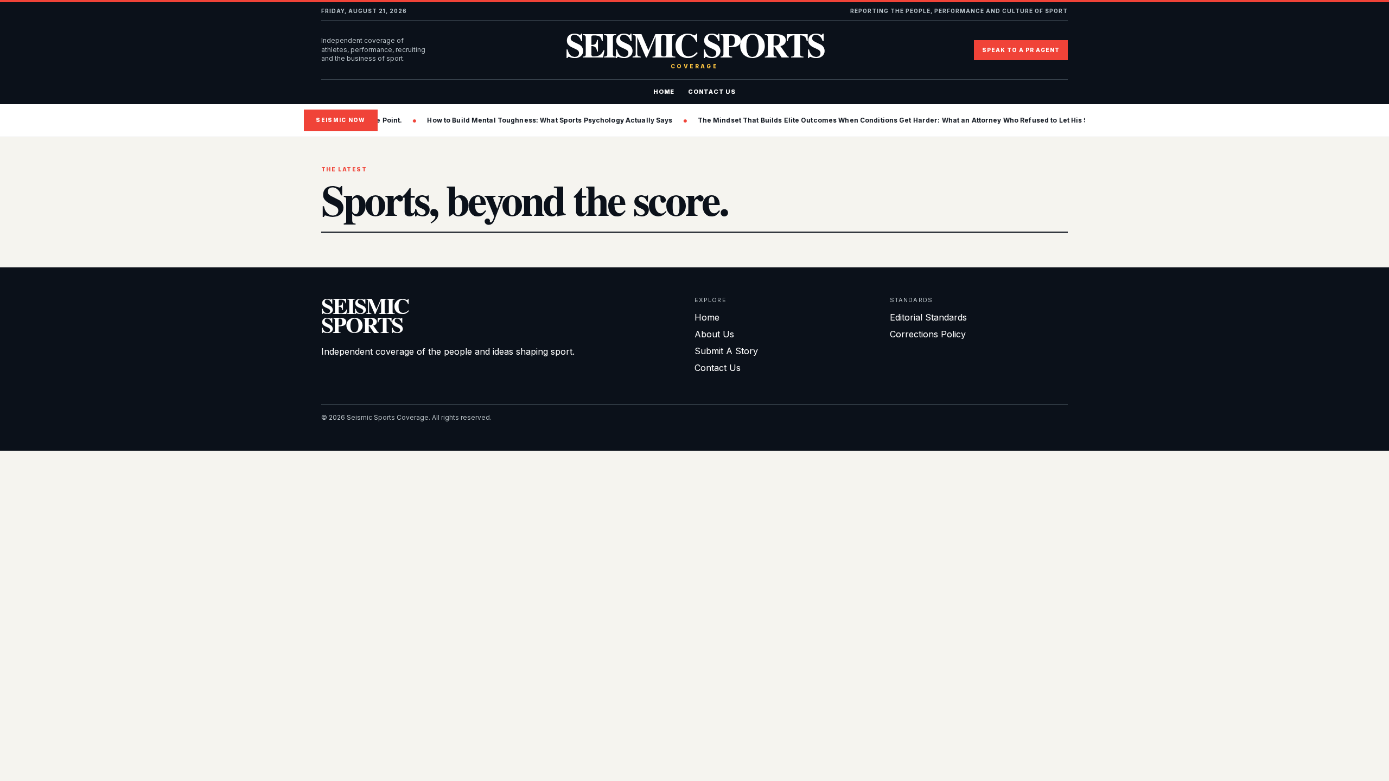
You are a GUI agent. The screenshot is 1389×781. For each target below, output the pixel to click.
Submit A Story (726, 350)
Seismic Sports (694, 50)
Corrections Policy (928, 334)
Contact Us (712, 91)
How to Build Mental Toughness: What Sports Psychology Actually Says (535, 120)
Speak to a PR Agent (1021, 50)
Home (663, 91)
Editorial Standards (928, 317)
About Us (714, 334)
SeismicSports (365, 315)
